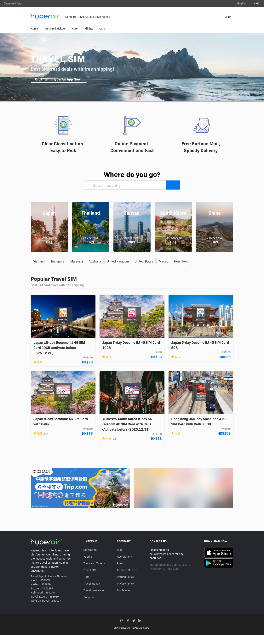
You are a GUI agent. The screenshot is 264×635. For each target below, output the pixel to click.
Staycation (90, 550)
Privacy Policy (125, 583)
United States (144, 261)
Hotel (86, 577)
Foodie (87, 556)
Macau (163, 261)
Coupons (88, 597)
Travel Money (91, 583)
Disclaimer (123, 590)
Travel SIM (89, 570)
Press (120, 563)
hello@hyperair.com (162, 554)
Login (228, 17)
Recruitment (124, 556)
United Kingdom (118, 261)
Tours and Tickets (94, 563)
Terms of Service (127, 570)
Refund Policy (125, 577)
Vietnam (39, 261)
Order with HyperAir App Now (58, 79)
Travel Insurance (93, 590)
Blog (120, 550)
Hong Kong (181, 261)
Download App (12, 3)
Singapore (57, 261)
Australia (95, 261)
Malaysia (76, 261)
